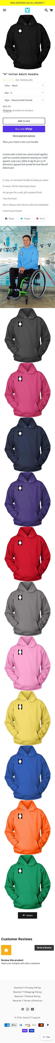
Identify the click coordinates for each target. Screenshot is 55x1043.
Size (6, 92)
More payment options (24, 135)
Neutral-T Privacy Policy (27, 987)
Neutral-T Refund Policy (27, 996)
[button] (17, 80)
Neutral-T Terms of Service (27, 1000)
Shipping (7, 110)
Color (7, 85)
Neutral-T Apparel (31, 1017)
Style (7, 100)
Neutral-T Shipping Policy (27, 992)
